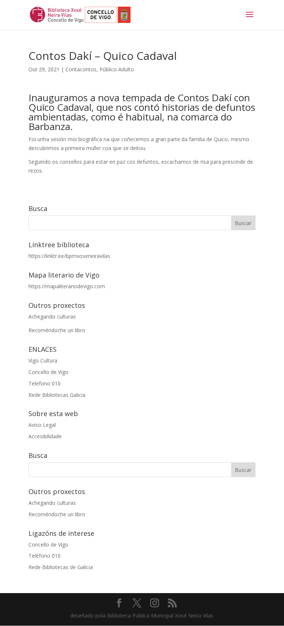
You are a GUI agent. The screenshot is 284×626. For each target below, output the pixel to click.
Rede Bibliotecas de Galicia (60, 567)
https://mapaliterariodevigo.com (66, 286)
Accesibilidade (45, 436)
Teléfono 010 (44, 555)
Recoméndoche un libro (56, 330)
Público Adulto (116, 69)
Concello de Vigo (48, 371)
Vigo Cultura (42, 360)
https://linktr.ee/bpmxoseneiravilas (69, 255)
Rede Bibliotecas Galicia (56, 394)
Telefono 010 (44, 383)
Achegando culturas (52, 316)
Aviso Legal (42, 424)
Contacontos (81, 69)
